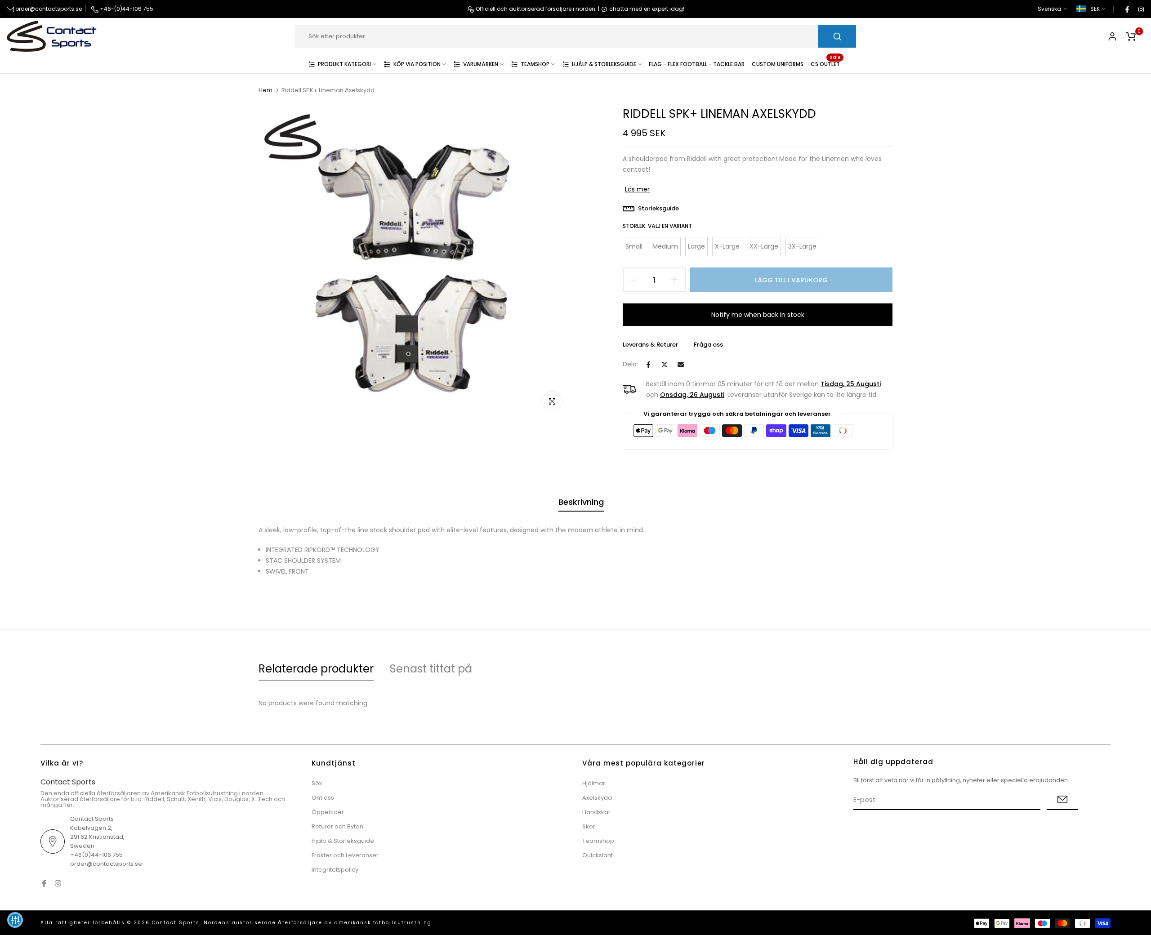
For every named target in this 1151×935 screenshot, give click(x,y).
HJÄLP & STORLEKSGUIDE (604, 64)
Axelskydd (597, 797)
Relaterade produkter (316, 668)
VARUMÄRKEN (480, 64)
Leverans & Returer (650, 344)
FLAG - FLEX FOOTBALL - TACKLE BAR (697, 64)
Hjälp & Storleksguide (343, 841)
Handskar (596, 812)
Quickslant (597, 855)
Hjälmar (593, 783)
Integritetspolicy (335, 869)
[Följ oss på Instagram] (1140, 8)
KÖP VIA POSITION (417, 64)
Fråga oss (708, 344)
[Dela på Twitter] (664, 364)
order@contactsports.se (48, 9)
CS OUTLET (825, 63)
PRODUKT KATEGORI (344, 64)
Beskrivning (581, 502)
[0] (1131, 36)
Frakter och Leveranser (345, 855)
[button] (15, 920)
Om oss (323, 797)
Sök (317, 783)
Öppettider (328, 812)
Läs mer (637, 189)
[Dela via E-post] (680, 364)
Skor (588, 826)
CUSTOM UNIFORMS (777, 64)
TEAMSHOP (535, 64)
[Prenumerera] (1062, 800)
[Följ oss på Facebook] (1126, 8)
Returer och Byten (337, 826)
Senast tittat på (431, 668)
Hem (265, 90)
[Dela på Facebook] (648, 364)
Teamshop (598, 841)
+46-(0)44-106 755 (125, 9)
